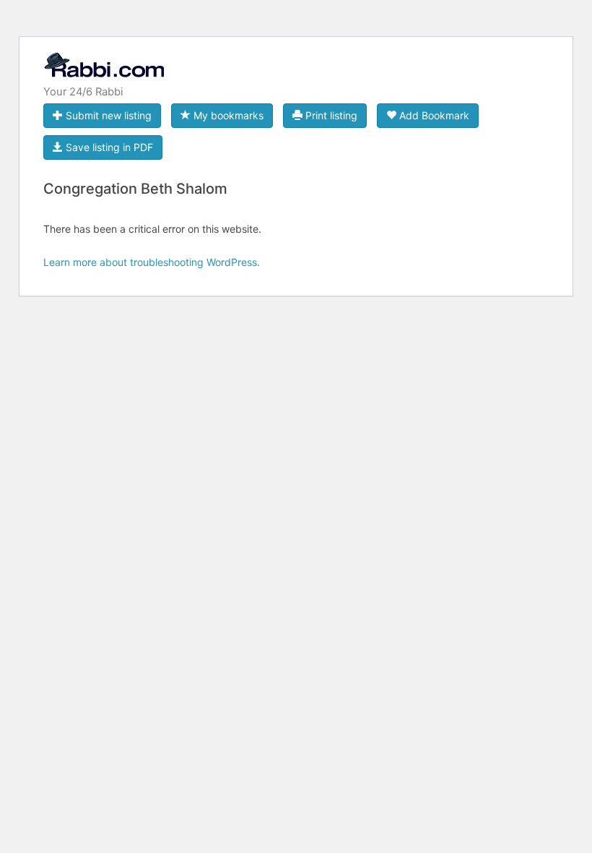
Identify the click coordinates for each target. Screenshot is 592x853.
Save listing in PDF (108, 147)
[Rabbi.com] (103, 71)
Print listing (329, 115)
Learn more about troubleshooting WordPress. (151, 262)
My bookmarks (227, 115)
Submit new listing (107, 115)
